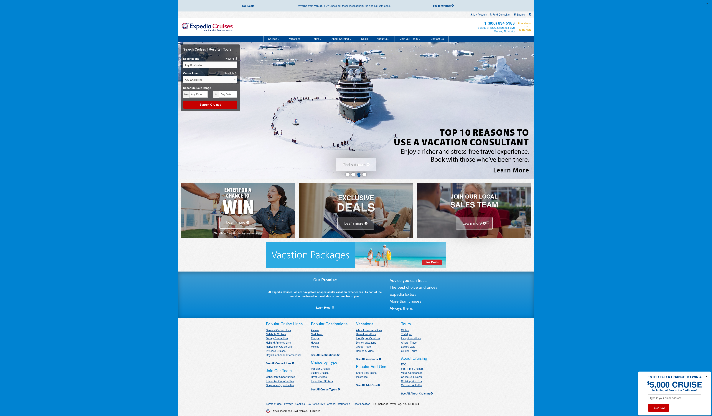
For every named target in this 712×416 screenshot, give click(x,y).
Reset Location (361, 404)
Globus (405, 330)
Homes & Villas (365, 351)
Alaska (315, 330)
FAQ (403, 364)
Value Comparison (412, 373)
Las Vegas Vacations (368, 338)
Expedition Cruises (322, 381)
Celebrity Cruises (276, 334)
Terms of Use (274, 404)
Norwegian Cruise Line (279, 346)
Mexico (315, 346)
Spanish (521, 14)
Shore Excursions (366, 373)
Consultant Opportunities (280, 377)
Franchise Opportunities (280, 381)
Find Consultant (501, 14)
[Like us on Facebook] (530, 14)
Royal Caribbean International (283, 355)
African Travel (409, 342)
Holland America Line (278, 342)
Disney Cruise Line (277, 338)
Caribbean (317, 334)
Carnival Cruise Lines (278, 330)
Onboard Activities (411, 385)
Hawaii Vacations (366, 334)
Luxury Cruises (320, 373)
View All (230, 58)
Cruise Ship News (411, 377)
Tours (227, 49)
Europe (315, 338)
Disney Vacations (366, 342)
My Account (480, 14)
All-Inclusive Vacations (369, 330)
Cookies (300, 404)
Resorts (215, 49)
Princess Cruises (276, 351)
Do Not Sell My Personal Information (328, 404)
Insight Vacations (411, 338)
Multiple (230, 73)
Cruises (201, 49)
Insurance (362, 377)
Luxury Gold (408, 346)
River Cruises (319, 377)
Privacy (288, 404)
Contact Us (437, 39)
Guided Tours (409, 351)
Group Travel (363, 346)
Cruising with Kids (411, 381)
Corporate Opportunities (280, 385)
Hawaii (315, 342)
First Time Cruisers (412, 368)
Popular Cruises (320, 368)
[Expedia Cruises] (239, 27)
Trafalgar (406, 334)
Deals (364, 39)
